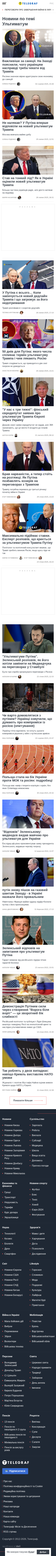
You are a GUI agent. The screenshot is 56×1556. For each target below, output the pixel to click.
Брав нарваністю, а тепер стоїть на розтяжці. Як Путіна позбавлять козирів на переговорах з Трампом (27, 479)
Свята (33, 1356)
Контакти (8, 1511)
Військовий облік (41, 1341)
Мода (35, 1280)
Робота (35, 1130)
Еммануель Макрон (14, 1380)
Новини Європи (12, 1270)
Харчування (38, 1238)
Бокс (34, 1194)
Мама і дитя (38, 1233)
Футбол (36, 1189)
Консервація (38, 1427)
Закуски (36, 1447)
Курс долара (11, 1212)
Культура (36, 1290)
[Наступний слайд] (53, 10)
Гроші (7, 1192)
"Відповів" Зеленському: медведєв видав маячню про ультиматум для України (25, 835)
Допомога (37, 1160)
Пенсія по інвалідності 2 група (15, 1428)
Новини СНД (11, 1285)
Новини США (11, 1275)
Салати (36, 1442)
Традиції (36, 1372)
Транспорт (10, 1197)
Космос (8, 1238)
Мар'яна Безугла (13, 1400)
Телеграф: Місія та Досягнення (19, 1526)
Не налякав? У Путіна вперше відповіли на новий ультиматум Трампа (27, 126)
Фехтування (38, 1214)
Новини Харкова (13, 1130)
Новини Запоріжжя (14, 1150)
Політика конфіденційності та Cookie (23, 1486)
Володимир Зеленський (10, 1364)
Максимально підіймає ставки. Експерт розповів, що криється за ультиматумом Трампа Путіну (27, 539)
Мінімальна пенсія (14, 1442)
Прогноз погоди (40, 1165)
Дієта (34, 1243)
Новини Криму (12, 1168)
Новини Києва (12, 1125)
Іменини (36, 1388)
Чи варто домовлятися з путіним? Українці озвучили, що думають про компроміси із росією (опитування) (27, 721)
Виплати (36, 1135)
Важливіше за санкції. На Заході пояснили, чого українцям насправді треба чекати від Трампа (27, 66)
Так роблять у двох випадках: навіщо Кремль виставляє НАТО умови (27, 1074)
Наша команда (11, 1516)
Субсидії (36, 1140)
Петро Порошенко (14, 1395)
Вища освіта (38, 1155)
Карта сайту (9, 1521)
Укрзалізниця (11, 1217)
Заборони (37, 1378)
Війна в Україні (10, 1315)
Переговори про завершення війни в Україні (29, 10)
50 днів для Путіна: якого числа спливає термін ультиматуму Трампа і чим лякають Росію (27, 355)
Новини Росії (11, 1280)
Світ (4, 1263)
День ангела (38, 1383)
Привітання (38, 1305)
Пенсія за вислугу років (13, 1448)
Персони (7, 1356)
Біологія (8, 1243)
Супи (34, 1432)
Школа (35, 1150)
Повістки (36, 1321)
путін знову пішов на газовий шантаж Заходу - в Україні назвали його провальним (25, 893)
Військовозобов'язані (43, 1336)
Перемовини (11, 1331)
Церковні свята (40, 1362)
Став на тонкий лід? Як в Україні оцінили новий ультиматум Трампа (27, 181)
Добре (43, 1552)
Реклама (8, 1501)
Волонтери (10, 1341)
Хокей (35, 1204)
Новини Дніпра (12, 1135)
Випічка (36, 1422)
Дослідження (39, 1254)
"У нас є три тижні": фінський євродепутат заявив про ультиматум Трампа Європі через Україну (25, 415)
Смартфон (10, 1254)
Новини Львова (12, 1145)
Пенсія (6, 1415)
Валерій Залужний (14, 1385)
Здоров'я (35, 1227)
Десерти (36, 1437)
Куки (31, 1552)
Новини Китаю (12, 1290)
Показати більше (23, 1100)
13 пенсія (9, 1422)
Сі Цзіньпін (10, 1375)
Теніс (34, 1199)
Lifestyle (34, 1263)
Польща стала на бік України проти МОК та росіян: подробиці (27, 778)
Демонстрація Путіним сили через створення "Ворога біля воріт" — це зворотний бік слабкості (25, 1012)
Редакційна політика (14, 1491)
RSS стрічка (9, 1531)
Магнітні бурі (39, 1300)
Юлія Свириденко (13, 1406)
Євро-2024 (37, 1209)
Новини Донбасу (13, 1163)
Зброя (7, 1336)
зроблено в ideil (11, 1546)
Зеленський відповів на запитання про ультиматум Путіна (23, 951)
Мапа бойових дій (13, 1321)
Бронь (35, 1326)
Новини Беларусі (13, 1295)
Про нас (7, 1481)
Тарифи (8, 1207)
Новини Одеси (12, 1140)
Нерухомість (11, 1202)
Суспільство (37, 1119)
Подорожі (37, 1285)
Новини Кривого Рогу (13, 1156)
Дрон (7, 1248)
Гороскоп (37, 1270)
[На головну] (28, 3)
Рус (52, 3)
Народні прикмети (41, 1367)
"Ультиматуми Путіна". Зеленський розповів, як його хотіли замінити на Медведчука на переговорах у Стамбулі (26, 662)
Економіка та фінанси (9, 1184)
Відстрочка (38, 1331)
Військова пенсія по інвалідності (15, 1436)
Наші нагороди (11, 1506)
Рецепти (34, 1415)
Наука (5, 1227)
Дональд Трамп (12, 1370)
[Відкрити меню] (4, 3)
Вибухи (8, 1326)
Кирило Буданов (13, 1390)
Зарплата (37, 1125)
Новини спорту (38, 1183)
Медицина (37, 1145)
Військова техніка (13, 1346)
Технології (9, 1233)
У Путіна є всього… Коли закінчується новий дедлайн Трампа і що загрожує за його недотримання (25, 298)
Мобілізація (36, 1315)
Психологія (38, 1248)
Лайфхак (36, 1295)
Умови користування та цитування (21, 1496)
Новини (6, 1119)
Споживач (37, 1275)
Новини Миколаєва (14, 1173)
